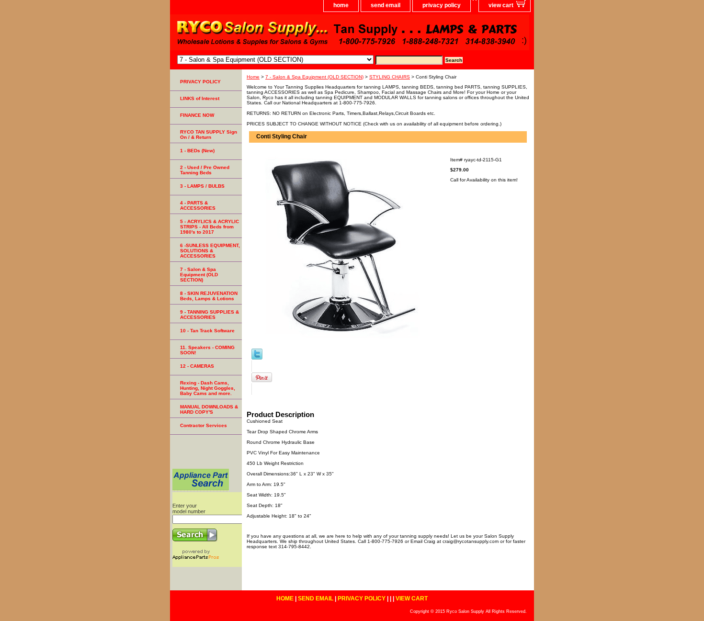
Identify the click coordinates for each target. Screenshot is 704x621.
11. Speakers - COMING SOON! (207, 350)
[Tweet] (256, 358)
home (341, 5)
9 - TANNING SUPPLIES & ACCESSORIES (209, 314)
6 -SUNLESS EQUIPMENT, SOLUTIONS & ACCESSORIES (210, 251)
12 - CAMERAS (197, 366)
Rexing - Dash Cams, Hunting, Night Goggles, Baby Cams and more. (207, 388)
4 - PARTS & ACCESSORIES (198, 205)
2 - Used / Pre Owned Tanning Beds (204, 170)
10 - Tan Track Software (207, 330)
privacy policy (441, 5)
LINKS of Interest (199, 98)
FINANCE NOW (197, 115)
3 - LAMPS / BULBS (202, 186)
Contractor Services (203, 425)
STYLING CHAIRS (389, 76)
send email (385, 5)
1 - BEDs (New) (197, 150)
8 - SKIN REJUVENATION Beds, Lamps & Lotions (209, 296)
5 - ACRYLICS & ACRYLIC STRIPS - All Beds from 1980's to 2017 (209, 227)
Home (253, 76)
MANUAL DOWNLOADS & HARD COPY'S (209, 409)
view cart (500, 5)
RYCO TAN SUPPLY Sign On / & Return (208, 134)
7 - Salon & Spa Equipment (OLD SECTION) (314, 76)
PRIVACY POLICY (200, 81)
